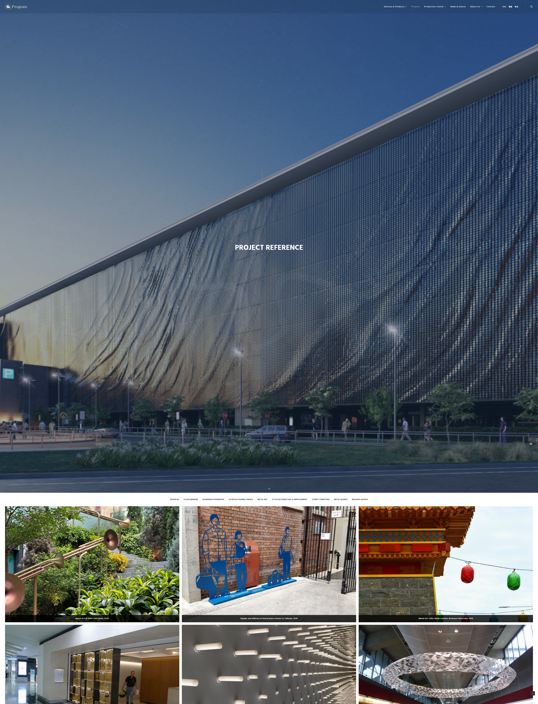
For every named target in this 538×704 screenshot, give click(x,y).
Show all (174, 499)
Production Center (434, 6)
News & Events (458, 6)
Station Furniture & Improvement (289, 499)
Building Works (360, 499)
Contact (491, 6)
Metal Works (341, 499)
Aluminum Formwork (213, 499)
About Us (475, 6)
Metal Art (262, 499)
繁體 (510, 6)
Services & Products (394, 6)
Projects (415, 6)
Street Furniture (321, 499)
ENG (504, 6)
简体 (516, 6)
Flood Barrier (191, 499)
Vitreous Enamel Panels (241, 499)
